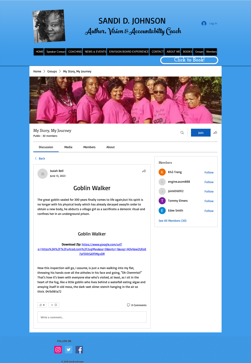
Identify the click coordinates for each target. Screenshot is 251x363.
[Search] (182, 133)
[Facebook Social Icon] (79, 349)
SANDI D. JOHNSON (132, 20)
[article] (92, 246)
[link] (46, 147)
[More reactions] (54, 304)
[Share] (144, 171)
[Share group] (215, 132)
